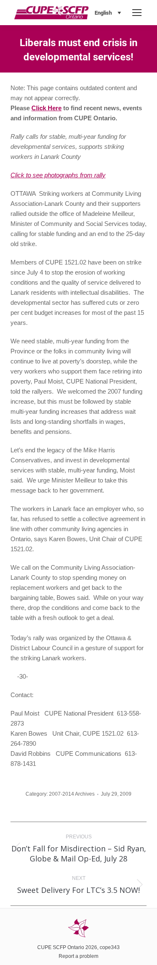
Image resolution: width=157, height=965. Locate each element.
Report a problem (78, 956)
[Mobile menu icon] (137, 12)
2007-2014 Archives (72, 794)
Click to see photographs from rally (58, 175)
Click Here (46, 108)
